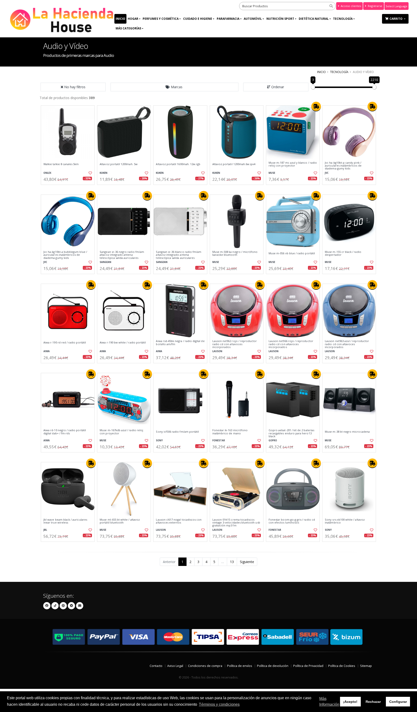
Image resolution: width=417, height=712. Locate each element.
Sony (159, 440)
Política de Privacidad (308, 666)
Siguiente (247, 561)
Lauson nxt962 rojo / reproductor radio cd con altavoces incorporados (234, 344)
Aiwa (46, 351)
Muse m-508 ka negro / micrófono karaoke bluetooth (235, 253)
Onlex (47, 173)
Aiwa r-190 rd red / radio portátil (64, 342)
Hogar (133, 19)
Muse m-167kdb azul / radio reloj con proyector (121, 432)
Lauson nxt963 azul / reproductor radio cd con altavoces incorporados (347, 344)
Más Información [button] (329, 701)
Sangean (105, 262)
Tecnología (343, 19)
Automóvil (253, 19)
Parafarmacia (228, 19)
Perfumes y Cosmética (161, 19)
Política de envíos (239, 666)
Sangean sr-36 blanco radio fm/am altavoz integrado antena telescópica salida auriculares (178, 254)
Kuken (103, 173)
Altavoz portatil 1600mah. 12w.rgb (178, 164)
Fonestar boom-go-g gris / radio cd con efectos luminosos (292, 521)
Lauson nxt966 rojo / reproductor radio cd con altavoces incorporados (291, 344)
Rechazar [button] (373, 702)
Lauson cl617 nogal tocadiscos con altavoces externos (179, 521)
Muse (272, 173)
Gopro (273, 440)
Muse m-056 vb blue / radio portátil (292, 253)
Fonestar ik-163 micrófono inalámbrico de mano (230, 432)
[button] (174, 87)
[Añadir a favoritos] (90, 173)
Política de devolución (272, 666)
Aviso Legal (175, 666)
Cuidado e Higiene (197, 19)
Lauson (217, 351)
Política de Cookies (341, 666)
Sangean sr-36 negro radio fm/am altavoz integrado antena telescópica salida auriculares (122, 254)
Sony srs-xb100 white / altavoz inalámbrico (345, 521)
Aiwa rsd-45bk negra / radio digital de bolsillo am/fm (180, 343)
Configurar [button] (398, 702)
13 (232, 561)
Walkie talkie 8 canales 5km (61, 164)
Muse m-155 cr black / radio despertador (343, 253)
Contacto (156, 666)
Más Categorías (128, 28)
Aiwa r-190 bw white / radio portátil (123, 342)
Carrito (396, 19)
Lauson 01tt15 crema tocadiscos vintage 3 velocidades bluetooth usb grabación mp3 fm (236, 522)
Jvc (326, 173)
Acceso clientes (350, 6)
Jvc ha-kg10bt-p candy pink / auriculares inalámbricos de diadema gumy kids (343, 165)
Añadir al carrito (69, 189)
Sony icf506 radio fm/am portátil (177, 431)
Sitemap (366, 666)
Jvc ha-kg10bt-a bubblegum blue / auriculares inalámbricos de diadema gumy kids (65, 254)
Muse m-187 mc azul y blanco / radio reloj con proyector (293, 164)
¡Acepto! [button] (350, 702)
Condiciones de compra (205, 666)
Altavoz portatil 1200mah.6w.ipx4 (234, 164)
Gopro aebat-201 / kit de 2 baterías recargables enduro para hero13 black (291, 433)
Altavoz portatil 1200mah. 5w (119, 164)
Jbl (45, 529)
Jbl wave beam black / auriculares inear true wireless (65, 521)
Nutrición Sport (280, 19)
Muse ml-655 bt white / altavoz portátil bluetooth (120, 521)
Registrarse (374, 6)
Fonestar (218, 440)
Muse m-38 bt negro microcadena (347, 431)
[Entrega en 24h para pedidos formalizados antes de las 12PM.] (316, 106)
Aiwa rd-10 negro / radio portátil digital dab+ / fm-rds (64, 432)
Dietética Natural (314, 19)
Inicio (120, 19)
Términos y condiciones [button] (219, 704)
